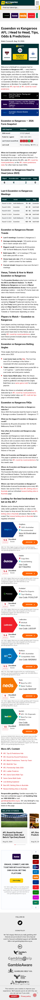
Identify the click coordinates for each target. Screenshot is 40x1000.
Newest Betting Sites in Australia (15, 789)
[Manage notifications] (35, 995)
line (23, 359)
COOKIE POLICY (20, 930)
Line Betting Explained (11, 782)
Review (12, 541)
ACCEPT (14, 996)
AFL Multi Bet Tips (10, 764)
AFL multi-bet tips (29, 395)
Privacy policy (26, 996)
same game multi (21, 383)
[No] (37, 993)
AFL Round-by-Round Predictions (15, 757)
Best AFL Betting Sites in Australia (15, 785)
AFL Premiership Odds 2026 (13, 768)
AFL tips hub (14, 87)
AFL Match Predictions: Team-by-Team (17, 760)
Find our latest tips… (11, 8)
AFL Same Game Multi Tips (13, 775)
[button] (36, 852)
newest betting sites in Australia (21, 516)
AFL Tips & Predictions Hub (13, 753)
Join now (29, 542)
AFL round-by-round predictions (18, 334)
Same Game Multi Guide (12, 778)
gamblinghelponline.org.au (10, 801)
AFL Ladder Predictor (11, 771)
